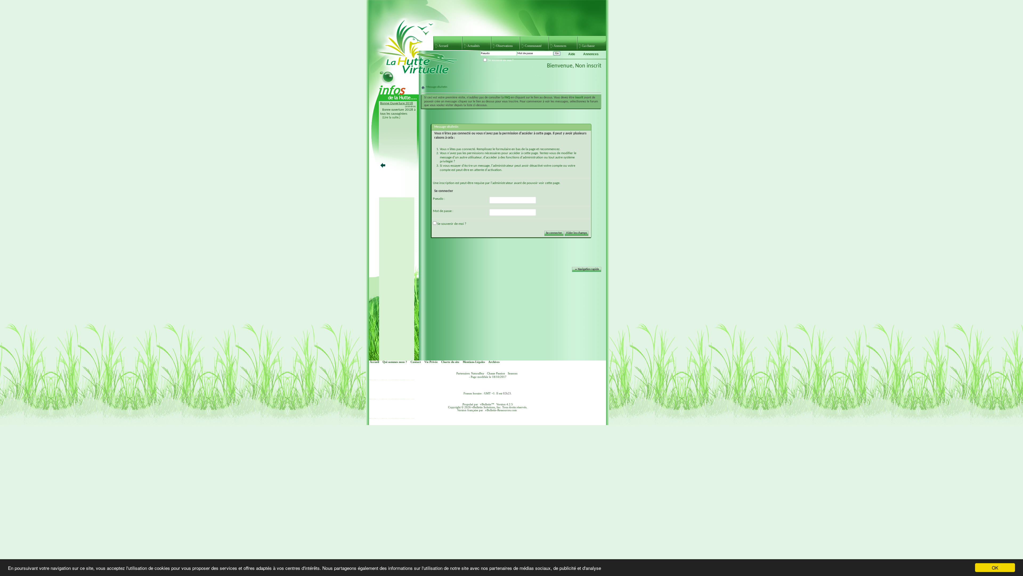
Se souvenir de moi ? (500, 60)
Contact (416, 362)
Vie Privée (431, 362)
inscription (446, 183)
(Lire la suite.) (391, 117)
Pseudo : (439, 199)
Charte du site (450, 362)
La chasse (588, 46)
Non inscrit (588, 66)
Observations (504, 46)
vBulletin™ (487, 404)
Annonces (560, 46)
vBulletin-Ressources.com (501, 410)
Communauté (533, 46)
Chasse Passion (496, 373)
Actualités (473, 46)
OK (995, 567)
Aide (571, 54)
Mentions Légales (474, 362)
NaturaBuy (477, 373)
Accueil (443, 46)
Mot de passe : (443, 211)
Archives (494, 362)
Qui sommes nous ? (395, 362)
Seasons (512, 373)
